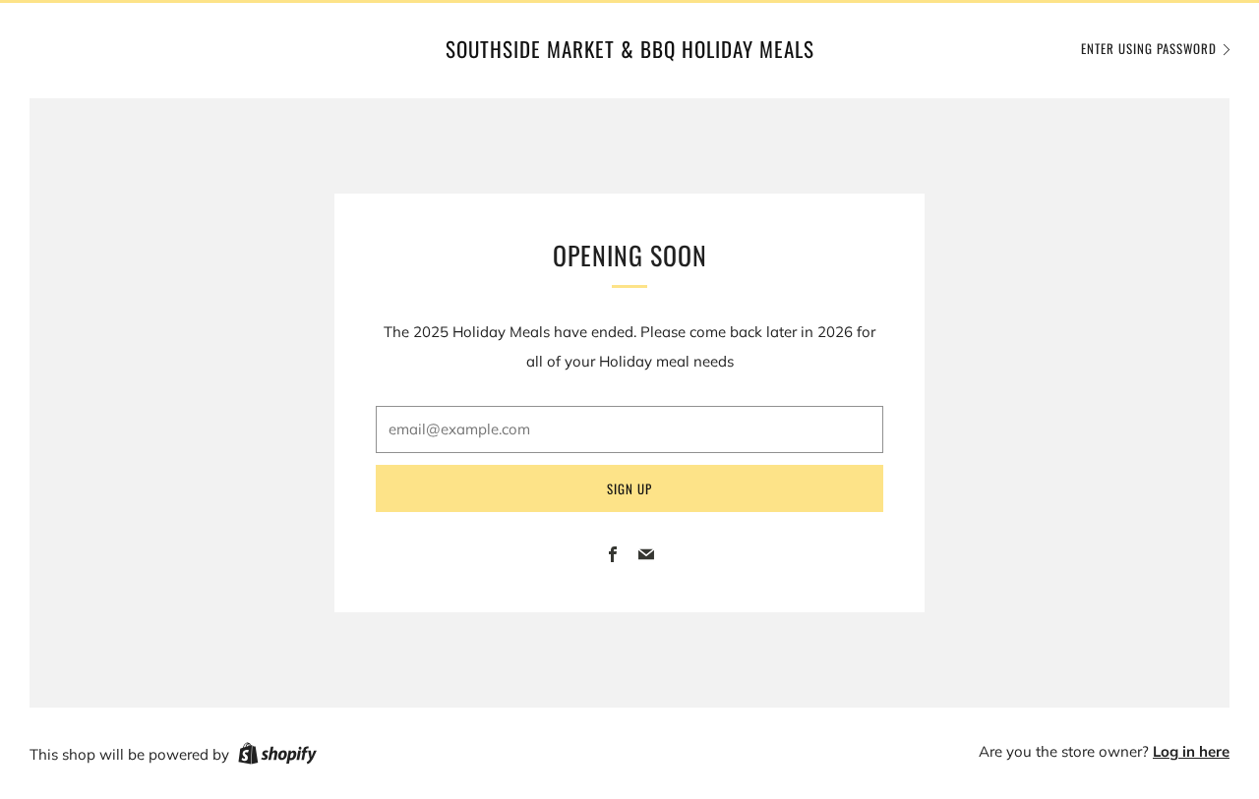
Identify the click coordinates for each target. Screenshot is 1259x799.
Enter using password (1149, 48)
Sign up (629, 488)
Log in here (1191, 751)
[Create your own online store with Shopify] (277, 756)
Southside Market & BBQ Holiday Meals (630, 49)
